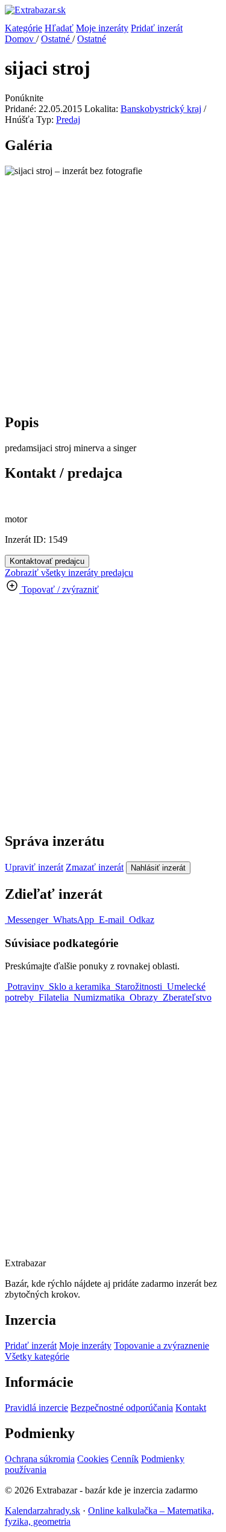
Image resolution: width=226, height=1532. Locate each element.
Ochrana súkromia (40, 1459)
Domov (20, 39)
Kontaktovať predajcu (47, 561)
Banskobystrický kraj (161, 109)
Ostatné (56, 39)
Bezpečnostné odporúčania (122, 1407)
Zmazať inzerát (95, 867)
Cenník (125, 1459)
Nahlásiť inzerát (158, 867)
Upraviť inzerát (34, 867)
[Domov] (113, 14)
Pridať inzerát (157, 28)
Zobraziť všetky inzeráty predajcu (69, 572)
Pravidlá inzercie (36, 1407)
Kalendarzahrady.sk (42, 1510)
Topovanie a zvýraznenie (161, 1345)
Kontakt (190, 1407)
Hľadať (59, 28)
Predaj (68, 119)
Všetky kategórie (37, 1356)
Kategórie (23, 28)
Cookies (92, 1459)
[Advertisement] (113, 289)
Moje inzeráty (102, 28)
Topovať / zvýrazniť (59, 589)
